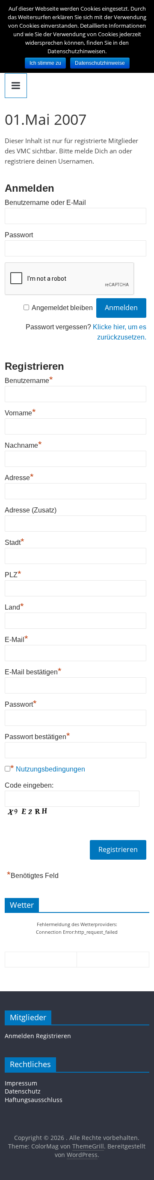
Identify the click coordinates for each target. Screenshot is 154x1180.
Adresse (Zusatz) (30, 510)
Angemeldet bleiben (62, 307)
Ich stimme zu (45, 63)
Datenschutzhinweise (100, 63)
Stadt (14, 541)
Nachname (23, 444)
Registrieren (53, 1036)
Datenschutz (23, 1091)
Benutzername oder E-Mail (45, 202)
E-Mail (16, 638)
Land (14, 606)
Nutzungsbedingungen (50, 769)
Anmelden (19, 1036)
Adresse (19, 476)
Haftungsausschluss (33, 1100)
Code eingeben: (29, 785)
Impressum (21, 1083)
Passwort (19, 235)
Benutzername (29, 379)
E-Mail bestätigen (33, 671)
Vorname (20, 412)
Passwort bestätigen (37, 735)
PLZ (13, 573)
